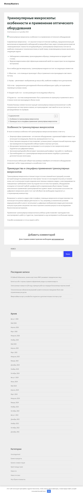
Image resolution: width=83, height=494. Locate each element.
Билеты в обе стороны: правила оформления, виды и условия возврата (34, 281)
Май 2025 (13, 344)
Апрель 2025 (15, 348)
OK (49, 491)
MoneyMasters (11, 3)
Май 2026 (13, 323)
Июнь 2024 (14, 382)
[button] (55, 116)
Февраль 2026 (15, 336)
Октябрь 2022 (15, 428)
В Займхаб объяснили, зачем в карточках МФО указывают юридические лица (36, 277)
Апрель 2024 (15, 390)
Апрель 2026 (15, 327)
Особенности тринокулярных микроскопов (24, 119)
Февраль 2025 (15, 357)
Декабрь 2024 (15, 365)
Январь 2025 (15, 361)
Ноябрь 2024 (15, 369)
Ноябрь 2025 (15, 340)
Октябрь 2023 (15, 411)
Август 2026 (14, 319)
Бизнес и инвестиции (18, 463)
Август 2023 (14, 415)
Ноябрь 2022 (15, 423)
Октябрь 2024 (15, 373)
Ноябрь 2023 (15, 407)
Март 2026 (14, 331)
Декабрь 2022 (15, 419)
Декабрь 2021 (15, 432)
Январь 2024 (15, 402)
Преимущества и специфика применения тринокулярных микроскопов (33, 121)
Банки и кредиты (16, 458)
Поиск (13, 249)
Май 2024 (13, 386)
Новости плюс (15, 475)
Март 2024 (14, 394)
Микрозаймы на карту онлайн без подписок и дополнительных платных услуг (36, 296)
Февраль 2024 (15, 398)
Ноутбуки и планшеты (18, 479)
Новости (13, 471)
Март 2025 (14, 352)
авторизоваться (58, 239)
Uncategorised (15, 454)
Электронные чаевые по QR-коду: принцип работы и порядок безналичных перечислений (40, 286)
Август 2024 (14, 377)
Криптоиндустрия (17, 467)
